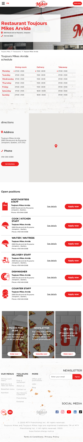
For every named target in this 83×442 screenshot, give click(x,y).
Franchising (22, 398)
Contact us (21, 389)
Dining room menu (6, 379)
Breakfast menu (7, 389)
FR (7, 3)
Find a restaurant (21, 381)
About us (20, 386)
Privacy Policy (52, 437)
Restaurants (17, 51)
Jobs (34, 384)
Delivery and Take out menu (7, 384)
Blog (34, 387)
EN (10, 412)
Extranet (20, 401)
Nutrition (5, 393)
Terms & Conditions (33, 437)
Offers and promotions (37, 379)
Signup (77, 377)
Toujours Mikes (5, 51)
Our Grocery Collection (22, 393)
